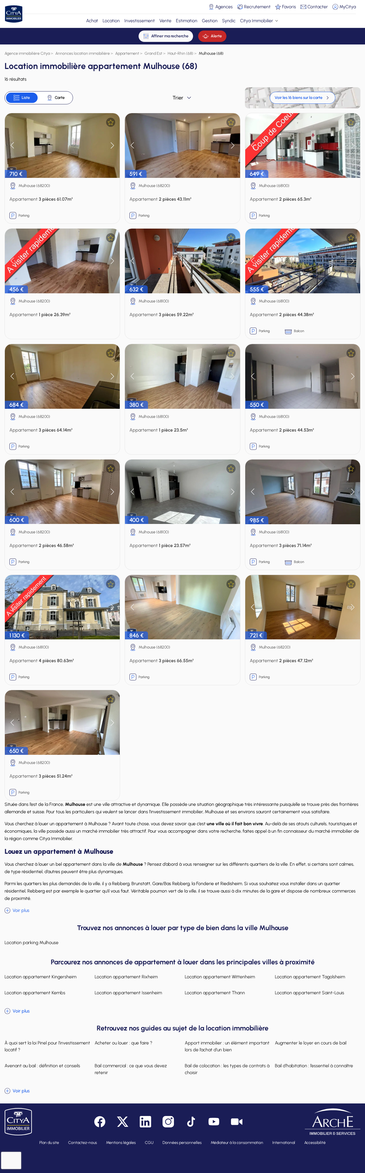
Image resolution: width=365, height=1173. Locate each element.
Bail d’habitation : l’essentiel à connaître (314, 1065)
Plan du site (49, 1142)
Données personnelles (182, 1142)
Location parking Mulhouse (31, 942)
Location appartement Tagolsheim (310, 976)
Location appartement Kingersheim (40, 976)
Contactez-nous (82, 1142)
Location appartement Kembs (35, 992)
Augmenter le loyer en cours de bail (310, 1043)
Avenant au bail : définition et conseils (42, 1065)
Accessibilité (315, 1142)
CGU (149, 1142)
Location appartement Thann (215, 992)
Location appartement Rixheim (126, 976)
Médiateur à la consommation (237, 1142)
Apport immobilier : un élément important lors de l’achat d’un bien (227, 1046)
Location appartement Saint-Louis (309, 992)
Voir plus (21, 910)
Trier (178, 98)
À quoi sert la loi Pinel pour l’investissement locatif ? (47, 1046)
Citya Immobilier (256, 20)
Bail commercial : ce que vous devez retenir (131, 1069)
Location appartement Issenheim (128, 992)
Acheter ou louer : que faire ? (123, 1043)
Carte (60, 97)
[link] (302, 98)
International (283, 1142)
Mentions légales (121, 1142)
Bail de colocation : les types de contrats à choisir (227, 1069)
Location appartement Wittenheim (220, 976)
